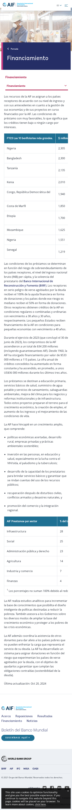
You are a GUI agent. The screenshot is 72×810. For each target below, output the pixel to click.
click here (40, 804)
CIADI (35, 769)
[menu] (66, 5)
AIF (11, 769)
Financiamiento (11, 721)
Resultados (44, 716)
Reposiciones (24, 716)
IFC (18, 769)
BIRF (3, 769)
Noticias (32, 721)
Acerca (6, 716)
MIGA (26, 769)
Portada (14, 48)
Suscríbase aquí (16, 738)
